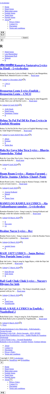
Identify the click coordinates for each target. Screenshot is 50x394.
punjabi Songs (10, 246)
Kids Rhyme (9, 272)
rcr (6, 226)
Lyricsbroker (4, 3)
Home (7, 7)
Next (4, 325)
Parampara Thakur (11, 113)
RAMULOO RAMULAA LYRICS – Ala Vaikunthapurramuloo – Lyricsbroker (24, 205)
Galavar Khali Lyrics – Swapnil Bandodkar (16, 340)
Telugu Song (9, 198)
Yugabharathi (9, 304)
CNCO (7, 84)
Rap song (8, 224)
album (7, 139)
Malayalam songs (11, 11)
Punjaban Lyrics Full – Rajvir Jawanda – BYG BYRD (20, 333)
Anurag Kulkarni (11, 192)
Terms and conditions (17, 28)
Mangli (7, 194)
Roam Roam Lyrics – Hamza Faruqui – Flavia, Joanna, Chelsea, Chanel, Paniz (23, 175)
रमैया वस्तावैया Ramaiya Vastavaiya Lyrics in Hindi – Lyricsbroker (23, 67)
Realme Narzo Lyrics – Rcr (16, 230)
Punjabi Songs (10, 17)
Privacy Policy (14, 22)
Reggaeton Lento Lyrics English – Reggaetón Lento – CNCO (20, 92)
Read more (35, 75)
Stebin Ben (9, 145)
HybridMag (25, 360)
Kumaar (8, 141)
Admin (4, 80)
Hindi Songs (9, 9)
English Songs (10, 13)
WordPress (13, 360)
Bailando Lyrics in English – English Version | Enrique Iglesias (23, 342)
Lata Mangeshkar (11, 54)
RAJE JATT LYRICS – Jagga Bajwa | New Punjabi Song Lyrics (22, 255)
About (7, 20)
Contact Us (13, 24)
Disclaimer (13, 26)
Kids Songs (9, 274)
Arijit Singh (9, 109)
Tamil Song (9, 15)
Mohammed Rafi (11, 56)
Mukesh (8, 58)
